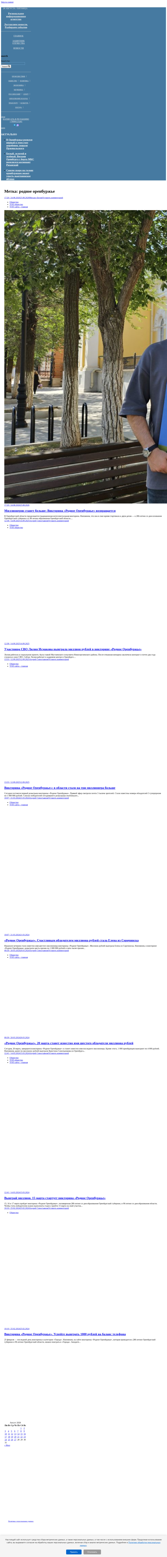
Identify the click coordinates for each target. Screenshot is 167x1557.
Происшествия (18, 76)
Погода (18, 107)
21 (18, 1437)
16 (25, 1434)
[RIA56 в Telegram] (15, 125)
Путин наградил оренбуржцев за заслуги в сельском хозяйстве (39, 1386)
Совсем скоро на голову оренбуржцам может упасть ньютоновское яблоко (19, 174)
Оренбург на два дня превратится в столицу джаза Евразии (38, 1371)
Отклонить (92, 1552)
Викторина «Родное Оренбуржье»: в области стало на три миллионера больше (59, 787)
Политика (24, 81)
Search (4, 67)
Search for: (5, 61)
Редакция (18, 1520)
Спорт (25, 94)
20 (15, 1437)
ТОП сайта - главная (19, 207)
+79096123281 (16, 121)
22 (21, 1437)
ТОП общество (16, 204)
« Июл (7, 1445)
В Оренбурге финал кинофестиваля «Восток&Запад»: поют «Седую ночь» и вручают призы (56, 1402)
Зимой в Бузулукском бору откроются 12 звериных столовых (118, 1363)
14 (18, 1434)
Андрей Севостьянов (38, 521)
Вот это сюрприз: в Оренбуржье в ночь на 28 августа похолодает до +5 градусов (49, 1378)
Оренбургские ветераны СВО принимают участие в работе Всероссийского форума (51, 1394)
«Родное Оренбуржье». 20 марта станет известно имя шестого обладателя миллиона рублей (68, 1043)
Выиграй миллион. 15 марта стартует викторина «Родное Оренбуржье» (55, 1198)
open (3, 128)
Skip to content (7, 2)
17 (6, 1437)
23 (25, 1437)
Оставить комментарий (52, 198)
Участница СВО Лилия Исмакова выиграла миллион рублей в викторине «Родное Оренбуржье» (73, 649)
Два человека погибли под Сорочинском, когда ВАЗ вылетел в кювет (43, 1363)
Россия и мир (14, 94)
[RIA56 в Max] (18, 125)
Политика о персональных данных (21, 1521)
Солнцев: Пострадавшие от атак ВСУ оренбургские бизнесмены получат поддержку (52, 1409)
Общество (12, 81)
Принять (74, 1552)
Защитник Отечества (18, 42)
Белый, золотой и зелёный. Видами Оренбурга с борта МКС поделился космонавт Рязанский (20, 159)
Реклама (31, 1520)
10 (6, 1434)
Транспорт (13, 103)
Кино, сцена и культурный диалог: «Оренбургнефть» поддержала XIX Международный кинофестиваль (63, 1417)
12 (12, 1434)
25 (9, 1440)
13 (15, 1434)
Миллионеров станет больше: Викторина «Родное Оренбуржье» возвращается (60, 510)
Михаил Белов (35, 198)
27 (15, 1440)
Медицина (18, 90)
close (3, 117)
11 (9, 1434)
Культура (24, 103)
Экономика (18, 85)
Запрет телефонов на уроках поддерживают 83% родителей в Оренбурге (113, 1371)
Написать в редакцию (16, 119)
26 (12, 1440)
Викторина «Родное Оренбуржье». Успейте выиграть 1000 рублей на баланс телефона (65, 1334)
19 (12, 1437)
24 (6, 1440)
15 (21, 1434)
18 (9, 1437)
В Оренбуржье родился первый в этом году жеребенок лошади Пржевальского (19, 144)
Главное (18, 36)
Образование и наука (18, 99)
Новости (18, 48)
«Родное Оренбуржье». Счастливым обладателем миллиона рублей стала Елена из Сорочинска (71, 940)
